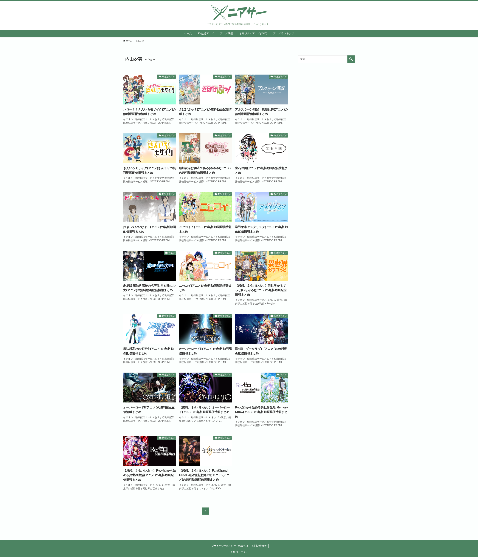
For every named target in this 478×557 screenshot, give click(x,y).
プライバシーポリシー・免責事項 (230, 545)
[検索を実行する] (351, 59)
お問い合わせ (259, 545)
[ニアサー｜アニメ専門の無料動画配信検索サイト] (239, 12)
